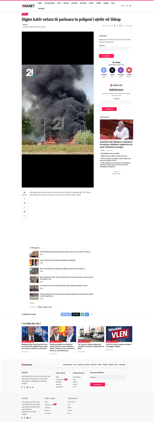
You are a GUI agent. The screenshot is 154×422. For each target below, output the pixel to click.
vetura (50, 307)
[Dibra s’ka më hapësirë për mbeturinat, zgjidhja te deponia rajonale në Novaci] (34, 271)
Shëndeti (110, 364)
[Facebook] (122, 6)
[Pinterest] (27, 387)
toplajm (45, 307)
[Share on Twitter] (114, 25)
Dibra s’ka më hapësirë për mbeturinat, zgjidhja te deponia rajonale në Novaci (62, 268)
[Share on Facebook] (112, 25)
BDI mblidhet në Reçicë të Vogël (110, 153)
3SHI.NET (28, 6)
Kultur (100, 364)
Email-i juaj (101, 45)
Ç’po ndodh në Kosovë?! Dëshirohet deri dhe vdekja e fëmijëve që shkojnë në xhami (63, 285)
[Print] (120, 25)
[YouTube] (27, 418)
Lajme (25, 14)
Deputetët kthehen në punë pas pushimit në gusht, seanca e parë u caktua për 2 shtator (65, 251)
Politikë (107, 138)
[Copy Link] (117, 25)
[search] (127, 5)
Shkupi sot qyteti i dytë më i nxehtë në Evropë (114, 156)
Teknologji (122, 364)
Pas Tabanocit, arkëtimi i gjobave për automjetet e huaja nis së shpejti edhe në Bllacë (91, 346)
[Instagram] (121, 72)
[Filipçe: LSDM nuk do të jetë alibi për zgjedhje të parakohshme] (34, 262)
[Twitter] (124, 6)
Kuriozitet (94, 364)
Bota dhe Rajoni (67, 364)
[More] (123, 25)
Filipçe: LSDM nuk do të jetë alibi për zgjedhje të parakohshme (58, 260)
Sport (116, 364)
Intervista (87, 364)
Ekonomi (80, 364)
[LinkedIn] (32, 387)
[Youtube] (129, 72)
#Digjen (40, 307)
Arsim (75, 364)
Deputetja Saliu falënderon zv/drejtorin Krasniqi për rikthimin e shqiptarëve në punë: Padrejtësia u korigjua (116, 144)
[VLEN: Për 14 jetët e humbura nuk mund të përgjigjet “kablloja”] (119, 334)
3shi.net (25, 24)
